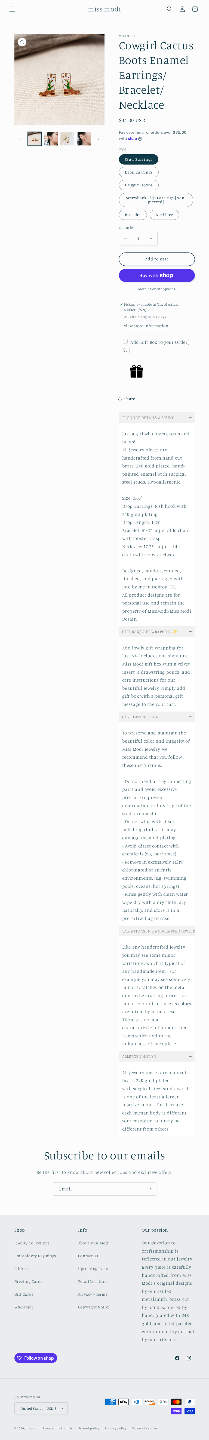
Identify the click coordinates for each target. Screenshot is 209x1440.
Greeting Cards (28, 1281)
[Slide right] (98, 139)
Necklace (164, 214)
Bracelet (133, 214)
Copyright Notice (94, 1307)
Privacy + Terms (92, 1294)
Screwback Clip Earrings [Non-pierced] (156, 199)
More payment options (156, 289)
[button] (12, 9)
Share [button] (129, 398)
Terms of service (144, 1428)
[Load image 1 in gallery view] (34, 138)
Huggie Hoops (139, 185)
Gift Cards (23, 1294)
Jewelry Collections (32, 1243)
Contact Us (88, 1255)
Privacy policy (116, 1428)
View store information (146, 325)
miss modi (34, 1428)
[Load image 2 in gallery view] (51, 138)
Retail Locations (93, 1281)
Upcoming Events (94, 1268)
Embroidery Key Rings (35, 1255)
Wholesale (24, 1307)
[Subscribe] (149, 1189)
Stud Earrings (139, 159)
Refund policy (89, 1428)
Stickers (21, 1268)
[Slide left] (20, 139)
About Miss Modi (94, 1243)
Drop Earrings (139, 172)
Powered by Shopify (58, 1428)
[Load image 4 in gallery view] (84, 138)
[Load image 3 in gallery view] (67, 138)
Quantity (126, 227)
